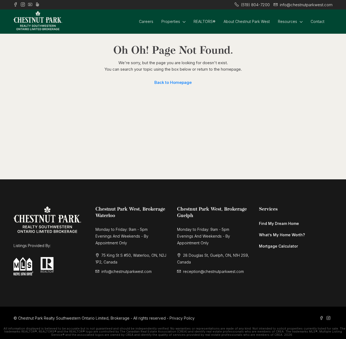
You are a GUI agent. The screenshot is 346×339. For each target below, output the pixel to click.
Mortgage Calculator (278, 246)
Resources (287, 21)
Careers (146, 21)
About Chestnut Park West (247, 21)
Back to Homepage (173, 82)
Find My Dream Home (279, 223)
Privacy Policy (182, 318)
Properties (170, 21)
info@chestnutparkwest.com (126, 271)
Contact (317, 21)
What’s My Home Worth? (282, 234)
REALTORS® (204, 21)
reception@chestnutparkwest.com (213, 271)
